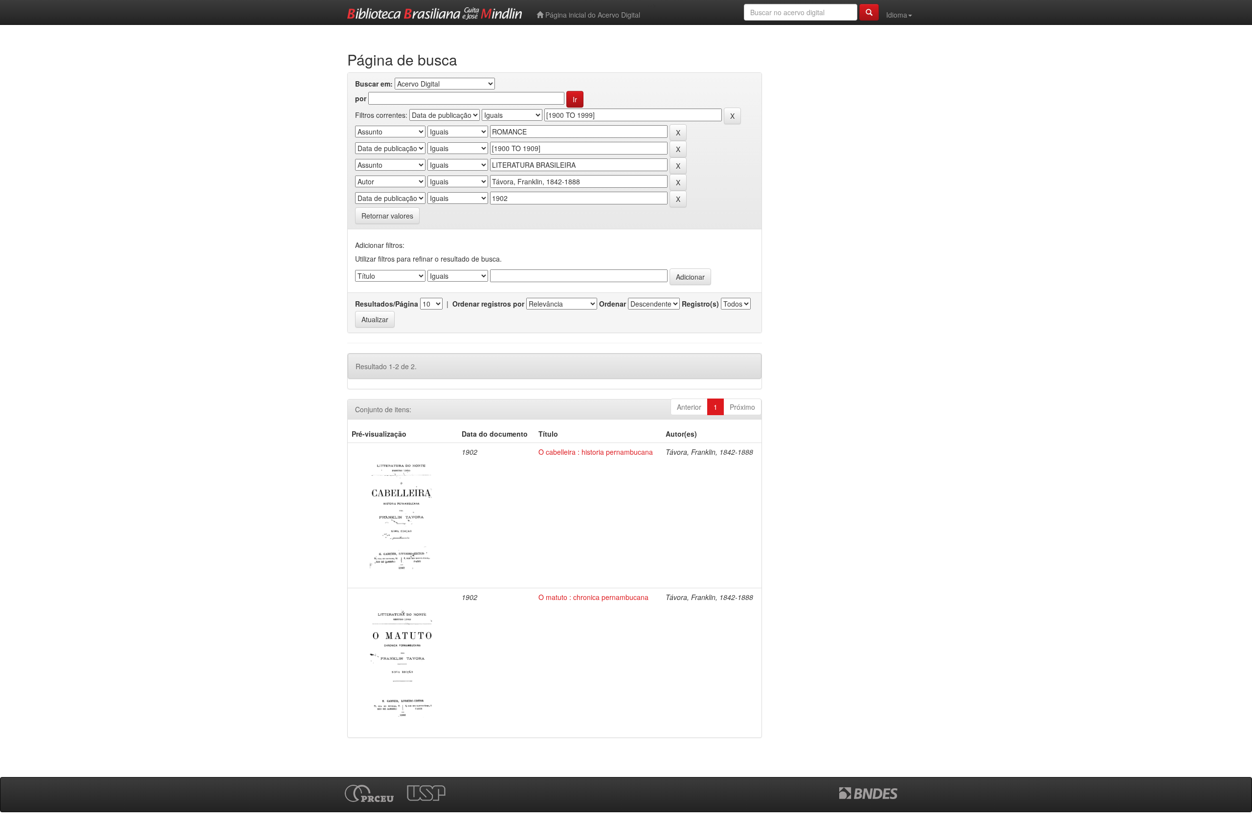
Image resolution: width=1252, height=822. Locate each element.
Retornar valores (387, 216)
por (360, 98)
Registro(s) (700, 304)
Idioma (896, 15)
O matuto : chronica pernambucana (593, 597)
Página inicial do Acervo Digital (591, 15)
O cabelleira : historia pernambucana (595, 452)
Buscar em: (374, 84)
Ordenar (612, 304)
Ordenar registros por (488, 304)
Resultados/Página (386, 304)
